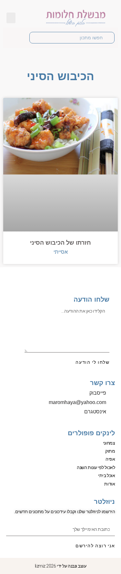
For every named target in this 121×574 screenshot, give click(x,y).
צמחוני (109, 443)
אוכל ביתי (106, 475)
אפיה (110, 459)
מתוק (110, 451)
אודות (109, 483)
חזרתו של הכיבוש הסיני (60, 243)
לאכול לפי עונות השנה (96, 467)
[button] (10, 18)
